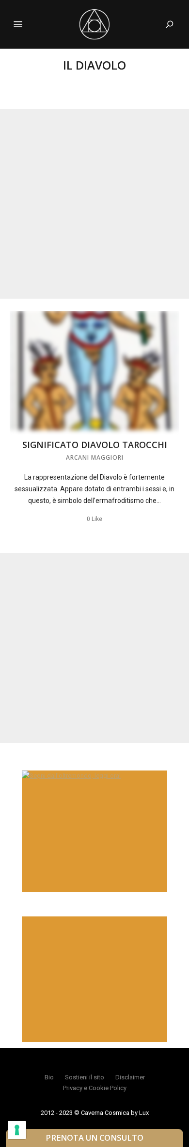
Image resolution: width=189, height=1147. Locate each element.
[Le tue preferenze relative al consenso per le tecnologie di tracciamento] (17, 1130)
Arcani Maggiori (95, 457)
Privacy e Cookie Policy (94, 1088)
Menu (18, 24)
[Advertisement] (94, 204)
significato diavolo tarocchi (94, 444)
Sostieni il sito (84, 1077)
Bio (49, 1077)
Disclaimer (130, 1077)
